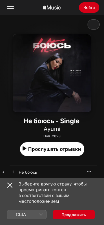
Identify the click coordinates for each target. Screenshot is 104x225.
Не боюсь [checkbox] (28, 172)
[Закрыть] (9, 185)
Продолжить (74, 214)
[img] (52, 7)
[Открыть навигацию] (10, 7)
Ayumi (52, 128)
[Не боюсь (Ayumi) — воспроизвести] (13, 172)
